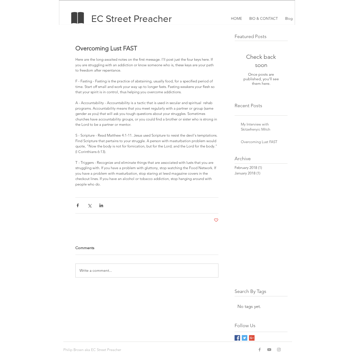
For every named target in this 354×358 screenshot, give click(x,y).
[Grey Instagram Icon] (278, 349)
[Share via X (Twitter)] (89, 205)
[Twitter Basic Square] (244, 338)
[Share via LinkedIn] (101, 205)
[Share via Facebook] (77, 205)
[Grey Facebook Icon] (259, 349)
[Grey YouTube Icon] (269, 349)
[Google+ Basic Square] (252, 338)
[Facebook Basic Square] (237, 338)
